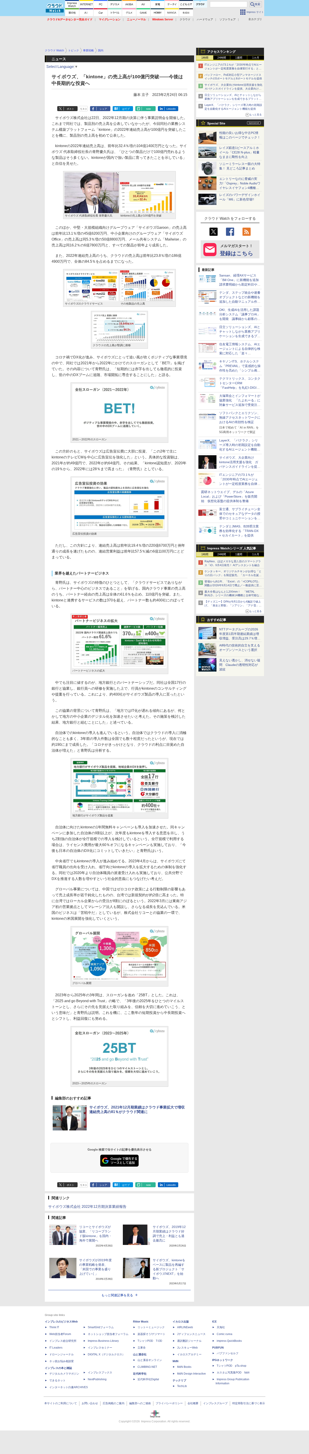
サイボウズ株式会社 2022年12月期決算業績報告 (87, 1206)
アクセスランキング (221, 51)
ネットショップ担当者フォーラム (108, 1334)
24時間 (221, 57)
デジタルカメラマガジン (64, 1373)
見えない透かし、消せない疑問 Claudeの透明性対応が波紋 (239, 664)
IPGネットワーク (222, 1360)
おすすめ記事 (216, 620)
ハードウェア (205, 19)
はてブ (126, 108)
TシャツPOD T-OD (150, 1340)
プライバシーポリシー (169, 1403)
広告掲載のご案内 (113, 1403)
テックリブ (179, 1380)
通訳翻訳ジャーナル (189, 1340)
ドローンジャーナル (61, 1354)
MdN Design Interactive (191, 1373)
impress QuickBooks (229, 1340)
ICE (214, 1321)
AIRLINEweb (185, 1327)
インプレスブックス (100, 1372)
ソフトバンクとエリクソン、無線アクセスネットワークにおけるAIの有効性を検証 (239, 417)
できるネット (57, 1380)
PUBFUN (218, 1347)
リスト (83, 108)
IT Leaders (55, 1347)
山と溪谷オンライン (150, 1360)
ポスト (70, 108)
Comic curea (224, 1334)
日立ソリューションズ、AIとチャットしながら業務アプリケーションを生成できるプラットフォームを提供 (232, 98)
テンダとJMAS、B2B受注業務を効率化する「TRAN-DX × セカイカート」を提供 (239, 530)
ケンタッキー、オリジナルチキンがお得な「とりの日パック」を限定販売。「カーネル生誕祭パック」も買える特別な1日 (232, 575)
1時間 (204, 57)
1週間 (238, 57)
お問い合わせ (90, 1403)
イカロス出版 (181, 1321)
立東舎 (142, 1347)
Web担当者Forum (60, 1334)
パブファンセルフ (227, 1353)
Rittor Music (141, 1321)
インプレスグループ (215, 1403)
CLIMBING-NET (147, 1366)
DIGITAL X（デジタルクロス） (106, 1354)
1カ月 (255, 57)
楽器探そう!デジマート (151, 1334)
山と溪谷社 (140, 1354)
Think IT (54, 1327)
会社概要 (193, 1403)
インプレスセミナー (100, 1347)
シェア (103, 108)
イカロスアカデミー (189, 1354)
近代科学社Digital (148, 1379)
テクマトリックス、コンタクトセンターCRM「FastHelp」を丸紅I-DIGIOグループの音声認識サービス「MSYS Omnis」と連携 (239, 387)
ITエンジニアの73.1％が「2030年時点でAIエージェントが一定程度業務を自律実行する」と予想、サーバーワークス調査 (233, 68)
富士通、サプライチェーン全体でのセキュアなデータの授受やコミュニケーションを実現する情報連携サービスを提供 (239, 518)
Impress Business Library (103, 1340)
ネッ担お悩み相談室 (61, 1361)
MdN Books (184, 1366)
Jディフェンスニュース (191, 1334)
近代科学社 (140, 1373)
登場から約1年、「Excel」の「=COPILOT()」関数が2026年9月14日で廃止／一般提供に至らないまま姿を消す (233, 585)
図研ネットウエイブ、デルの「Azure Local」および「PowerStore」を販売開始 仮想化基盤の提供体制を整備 (229, 496)
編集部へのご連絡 (140, 1403)
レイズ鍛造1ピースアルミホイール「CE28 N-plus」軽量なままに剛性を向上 (239, 152)
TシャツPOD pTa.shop (231, 1365)
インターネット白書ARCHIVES (68, 1387)
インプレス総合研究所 (62, 1340)
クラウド (185, 19)
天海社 (221, 1327)
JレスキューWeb (187, 1347)
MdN (175, 1361)
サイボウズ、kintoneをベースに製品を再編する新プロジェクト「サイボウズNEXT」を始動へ (169, 1269)
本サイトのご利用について (60, 1403)
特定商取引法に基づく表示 (248, 1403)
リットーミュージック (151, 1327)
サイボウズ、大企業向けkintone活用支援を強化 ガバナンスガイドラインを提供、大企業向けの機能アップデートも (234, 88)
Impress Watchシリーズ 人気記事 (231, 548)
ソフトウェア (227, 19)
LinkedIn (171, 108)
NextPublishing (97, 1379)
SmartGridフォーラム (101, 1327)
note (148, 108)
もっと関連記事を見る (117, 1295)
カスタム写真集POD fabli (233, 1372)
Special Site (216, 123)
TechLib (182, 1386)
